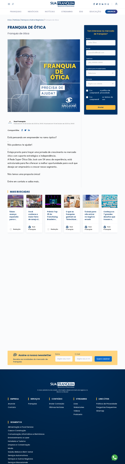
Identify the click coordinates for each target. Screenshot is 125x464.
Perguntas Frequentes (106, 407)
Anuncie (111, 11)
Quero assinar (103, 358)
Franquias (15, 11)
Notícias (50, 11)
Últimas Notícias (56, 407)
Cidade (89, 79)
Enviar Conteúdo (56, 403)
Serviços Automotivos (18, 455)
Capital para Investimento (96, 69)
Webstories (79, 407)
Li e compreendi (100, 92)
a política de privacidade (105, 92)
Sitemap (100, 410)
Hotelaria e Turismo (17, 441)
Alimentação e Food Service (20, 427)
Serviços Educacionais (18, 462)
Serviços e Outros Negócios (32, 20)
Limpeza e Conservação (19, 444)
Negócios (33, 11)
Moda (10, 448)
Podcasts (78, 414)
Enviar (101, 107)
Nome (88, 38)
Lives (76, 403)
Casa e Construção (17, 430)
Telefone (89, 59)
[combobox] (99, 84)
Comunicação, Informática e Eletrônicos (26, 434)
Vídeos (77, 410)
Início (10, 20)
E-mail (77, 354)
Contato (12, 407)
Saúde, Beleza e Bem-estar (20, 452)
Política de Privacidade (106, 403)
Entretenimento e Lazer (18, 437)
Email (88, 49)
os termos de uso (107, 98)
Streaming (67, 11)
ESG (81, 11)
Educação (95, 11)
